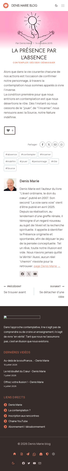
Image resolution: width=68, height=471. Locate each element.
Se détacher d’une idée (52, 292)
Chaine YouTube (18, 421)
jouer (23, 161)
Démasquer (48, 62)
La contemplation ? (20, 410)
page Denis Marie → (47, 266)
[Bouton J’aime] (8, 130)
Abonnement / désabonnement (27, 426)
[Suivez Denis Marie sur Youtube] (35, 274)
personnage (39, 161)
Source (10, 168)
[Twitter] (29, 463)
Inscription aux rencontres (24, 416)
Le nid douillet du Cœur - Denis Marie (25, 371)
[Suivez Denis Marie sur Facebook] (22, 274)
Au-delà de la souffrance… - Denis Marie (26, 360)
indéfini (10, 161)
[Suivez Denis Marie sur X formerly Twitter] (29, 274)
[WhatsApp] (61, 144)
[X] (49, 144)
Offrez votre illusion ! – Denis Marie (24, 382)
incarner (45, 154)
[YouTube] (34, 463)
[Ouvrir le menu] (63, 6)
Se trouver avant (15, 289)
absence (11, 154)
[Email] (55, 144)
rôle (54, 161)
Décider (35, 62)
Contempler (20, 62)
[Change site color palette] (56, 5)
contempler (28, 154)
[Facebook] (42, 144)
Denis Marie (26, 43)
